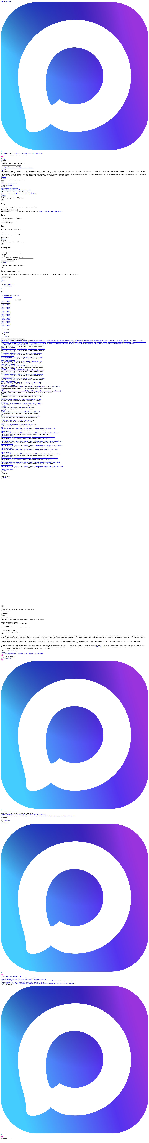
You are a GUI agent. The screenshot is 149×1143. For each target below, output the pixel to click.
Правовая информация (40, 814)
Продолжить (4, 261)
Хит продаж (14, 339)
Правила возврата (28, 814)
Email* (2, 256)
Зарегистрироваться (6, 211)
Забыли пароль (8, 285)
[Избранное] (4, 170)
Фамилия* (3, 252)
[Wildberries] (2, 660)
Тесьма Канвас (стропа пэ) (8, 347)
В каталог (3, 470)
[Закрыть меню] (2, 181)
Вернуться (11, 261)
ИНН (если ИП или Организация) (10, 259)
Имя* (2, 251)
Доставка (21, 814)
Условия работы (14, 814)
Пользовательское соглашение (44, 816)
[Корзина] (6, 170)
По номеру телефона (12, 209)
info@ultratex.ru (6, 189)
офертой (41, 211)
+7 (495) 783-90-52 (10, 657)
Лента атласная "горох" (7, 431)
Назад (2, 222)
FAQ (19, 167)
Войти (7, 237)
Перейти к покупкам (6, 277)
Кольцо (3, 410)
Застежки (3, 398)
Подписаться (4, 613)
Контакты (30, 167)
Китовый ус (4, 389)
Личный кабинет (22, 653)
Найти (18, 166)
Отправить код (9, 222)
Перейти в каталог (5, 301)
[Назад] (1, 606)
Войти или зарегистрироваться (9, 183)
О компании (8, 167)
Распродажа (22, 339)
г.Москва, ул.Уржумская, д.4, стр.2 (21, 189)
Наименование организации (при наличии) (12, 257)
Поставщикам (24, 167)
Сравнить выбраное (6, 1)
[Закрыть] (2, 200)
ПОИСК (17, 300)
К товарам (6, 332)
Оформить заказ (8, 297)
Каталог (3, 167)
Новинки (8, 339)
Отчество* (3, 254)
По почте (3, 209)
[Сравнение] (2, 170)
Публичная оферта (5, 816)
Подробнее (3, 474)
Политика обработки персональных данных (63, 816)
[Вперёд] (3, 606)
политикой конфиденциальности (53, 211)
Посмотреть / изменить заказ (11, 295)
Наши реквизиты (5, 814)
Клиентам (15, 167)
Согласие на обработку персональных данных (23, 816)
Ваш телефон (4, 221)
